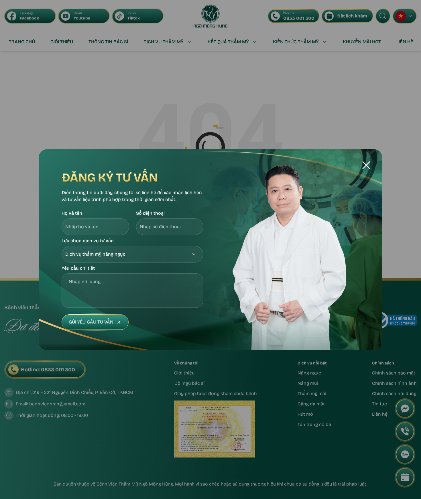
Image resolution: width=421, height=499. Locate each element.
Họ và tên (72, 213)
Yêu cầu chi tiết (78, 268)
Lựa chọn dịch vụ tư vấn (88, 240)
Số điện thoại (150, 213)
